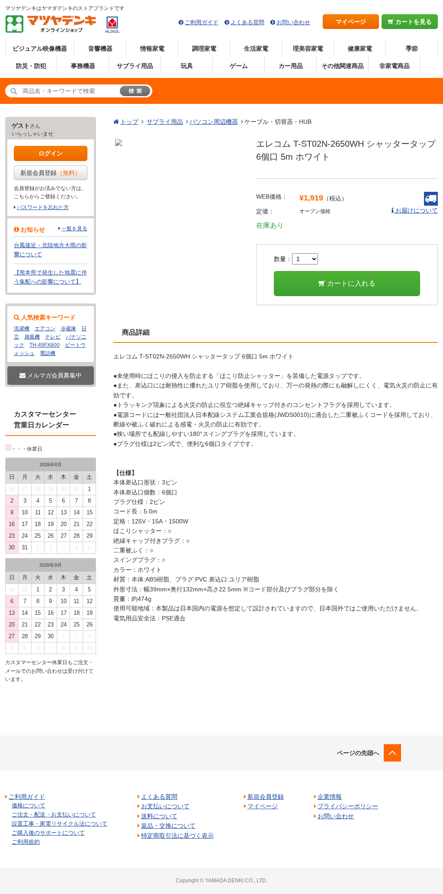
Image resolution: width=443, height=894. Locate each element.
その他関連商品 (342, 65)
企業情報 (330, 796)
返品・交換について (168, 825)
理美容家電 (308, 48)
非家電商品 (394, 65)
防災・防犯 (31, 65)
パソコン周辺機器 (213, 121)
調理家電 (204, 48)
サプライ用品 (135, 65)
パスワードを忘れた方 (43, 207)
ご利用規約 (26, 842)
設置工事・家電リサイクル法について (59, 823)
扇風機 (32, 337)
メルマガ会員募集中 (54, 375)
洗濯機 (21, 329)
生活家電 (256, 48)
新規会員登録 (50, 172)
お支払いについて (165, 806)
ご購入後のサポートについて (48, 832)
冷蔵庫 (68, 329)
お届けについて (416, 210)
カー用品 (291, 65)
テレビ (53, 337)
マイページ (351, 21)
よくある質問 (247, 22)
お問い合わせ (293, 22)
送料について (159, 816)
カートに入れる (350, 283)
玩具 (187, 65)
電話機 (47, 353)
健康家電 (360, 48)
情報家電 (152, 48)
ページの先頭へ (358, 752)
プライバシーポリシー (348, 806)
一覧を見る (74, 229)
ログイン (51, 153)
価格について (28, 805)
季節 (412, 48)
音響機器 (100, 48)
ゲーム (239, 65)
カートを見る (413, 21)
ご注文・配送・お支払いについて (54, 814)
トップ (129, 121)
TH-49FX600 (44, 345)
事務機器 (83, 65)
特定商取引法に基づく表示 (177, 835)
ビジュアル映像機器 (40, 48)
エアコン (45, 329)
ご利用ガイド (201, 22)
